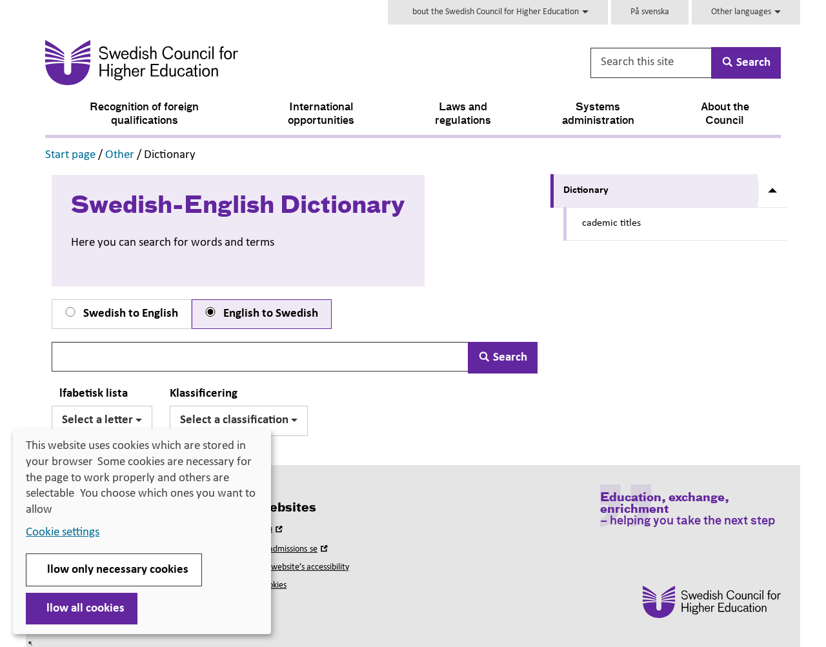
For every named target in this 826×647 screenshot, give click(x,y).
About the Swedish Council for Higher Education (494, 12)
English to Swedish (269, 314)
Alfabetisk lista (90, 394)
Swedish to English (129, 314)
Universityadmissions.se (281, 549)
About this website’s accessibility (290, 567)
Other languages (742, 12)
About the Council (725, 114)
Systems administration (598, 114)
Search (508, 358)
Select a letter (99, 420)
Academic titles (608, 223)
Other (119, 155)
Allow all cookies (82, 608)
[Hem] (268, 62)
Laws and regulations (463, 114)
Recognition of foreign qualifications (144, 114)
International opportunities (321, 114)
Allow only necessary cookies (113, 570)
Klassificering (203, 394)
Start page (70, 155)
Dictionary (586, 190)
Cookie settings (62, 532)
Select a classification (235, 420)
